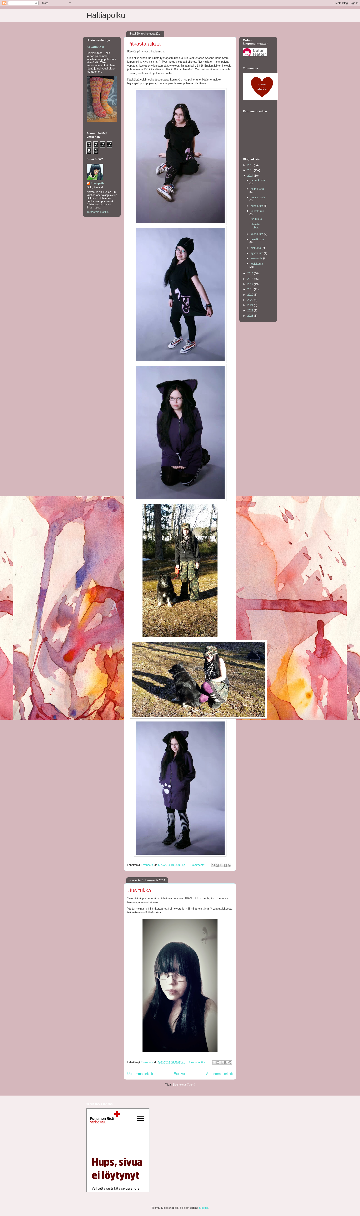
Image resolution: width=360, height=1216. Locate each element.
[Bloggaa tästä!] (217, 865)
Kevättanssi (95, 47)
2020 (250, 299)
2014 (250, 175)
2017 (250, 284)
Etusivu (179, 1074)
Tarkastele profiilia (98, 211)
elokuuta (256, 247)
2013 (250, 170)
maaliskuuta (258, 197)
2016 (250, 278)
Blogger (203, 1207)
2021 (250, 305)
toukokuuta (257, 211)
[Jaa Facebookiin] (225, 865)
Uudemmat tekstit (140, 1074)
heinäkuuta (257, 239)
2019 (250, 294)
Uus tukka (139, 890)
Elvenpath (97, 183)
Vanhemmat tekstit (219, 1074)
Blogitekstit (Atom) (183, 1084)
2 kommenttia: (198, 1062)
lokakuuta (257, 258)
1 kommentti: (197, 864)
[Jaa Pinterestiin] (229, 865)
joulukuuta (257, 263)
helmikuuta (257, 188)
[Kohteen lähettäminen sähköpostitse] (213, 865)
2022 (250, 310)
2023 (250, 315)
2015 (250, 273)
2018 (250, 289)
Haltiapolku (105, 15)
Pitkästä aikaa (143, 44)
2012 (250, 165)
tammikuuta (258, 180)
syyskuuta (257, 253)
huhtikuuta (257, 205)
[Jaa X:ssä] (221, 865)
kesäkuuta (257, 234)
